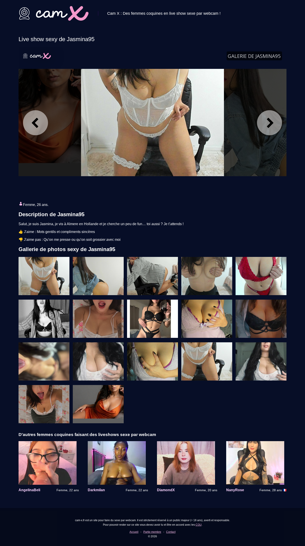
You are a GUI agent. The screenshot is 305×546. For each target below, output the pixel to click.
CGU (199, 524)
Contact (170, 531)
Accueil (134, 531)
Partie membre (152, 531)
